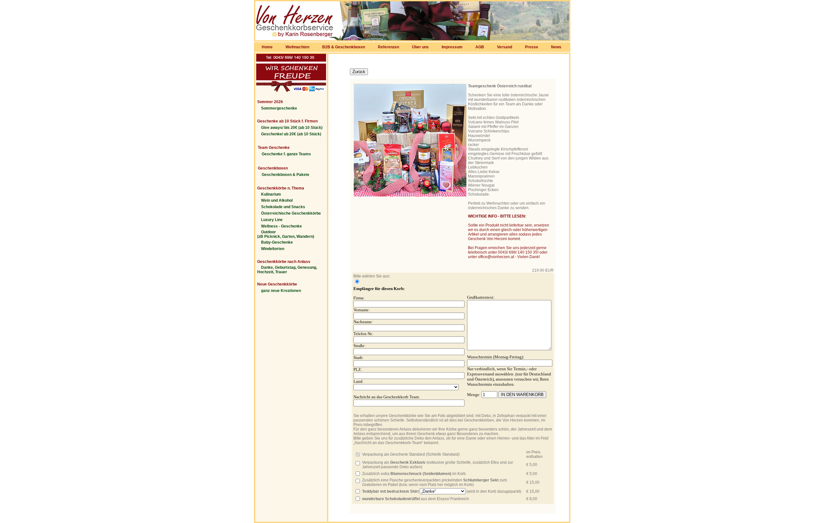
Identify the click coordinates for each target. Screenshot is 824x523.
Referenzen (388, 47)
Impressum (452, 47)
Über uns (420, 47)
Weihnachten (297, 47)
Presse (531, 47)
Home (267, 47)
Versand (504, 47)
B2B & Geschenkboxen (343, 47)
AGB (479, 47)
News (556, 47)
